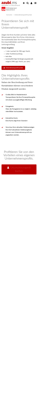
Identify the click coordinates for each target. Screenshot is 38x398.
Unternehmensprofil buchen (14, 68)
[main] (19, 98)
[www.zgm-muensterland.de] (8, 8)
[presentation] (23, 3)
